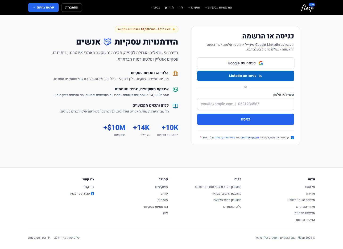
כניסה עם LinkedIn (242, 75)
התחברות (71, 7)
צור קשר (88, 186)
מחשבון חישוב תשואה (226, 193)
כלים (157, 7)
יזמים (164, 193)
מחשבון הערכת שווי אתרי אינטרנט (218, 186)
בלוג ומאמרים (232, 206)
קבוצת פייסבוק (80, 193)
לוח (180, 7)
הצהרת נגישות (305, 219)
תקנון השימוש (250, 137)
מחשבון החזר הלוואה (227, 200)
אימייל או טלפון (283, 94)
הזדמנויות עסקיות (220, 7)
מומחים (162, 200)
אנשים (195, 7)
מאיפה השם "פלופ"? (301, 200)
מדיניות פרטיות (304, 213)
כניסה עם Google (242, 63)
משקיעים (161, 186)
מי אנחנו (309, 186)
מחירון (169, 7)
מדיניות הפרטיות (225, 137)
